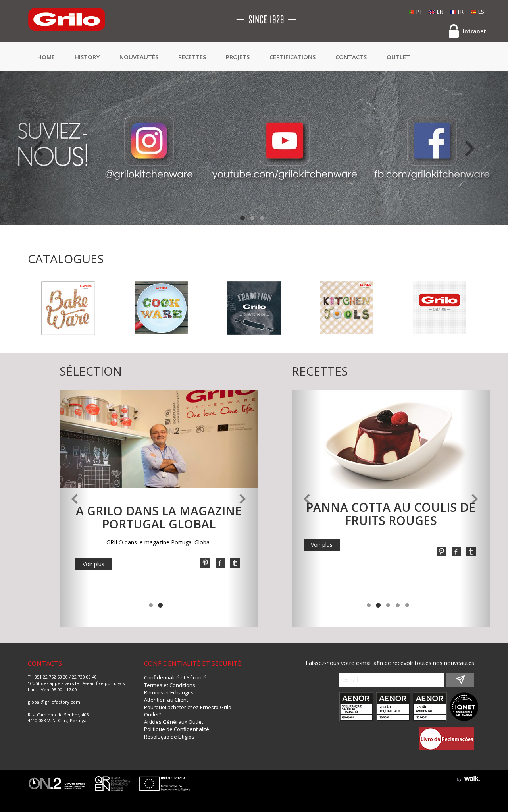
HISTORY (87, 57)
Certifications (292, 57)
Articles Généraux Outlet (173, 721)
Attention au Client (166, 699)
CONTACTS (351, 57)
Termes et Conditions (169, 685)
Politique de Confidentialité (176, 729)
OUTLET (398, 57)
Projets (238, 57)
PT (419, 11)
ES (481, 11)
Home (46, 57)
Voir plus (93, 564)
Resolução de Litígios (169, 736)
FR (461, 11)
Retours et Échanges (169, 692)
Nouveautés (138, 57)
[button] (38, 148)
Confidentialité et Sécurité (175, 677)
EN (440, 11)
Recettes (192, 57)
